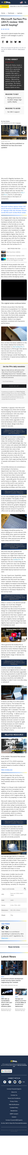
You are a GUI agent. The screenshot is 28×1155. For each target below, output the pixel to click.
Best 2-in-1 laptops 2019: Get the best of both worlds (13, 210)
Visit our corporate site (20, 1066)
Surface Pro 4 (17, 560)
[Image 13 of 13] (23, 132)
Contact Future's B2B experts (14, 1120)
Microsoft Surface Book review (16, 212)
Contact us (14, 1095)
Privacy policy (14, 1101)
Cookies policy (14, 1107)
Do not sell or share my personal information (14, 1123)
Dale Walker (6, 121)
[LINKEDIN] (7, 927)
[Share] (3, 42)
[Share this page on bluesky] (15, 42)
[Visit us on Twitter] (9, 1082)
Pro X (5, 195)
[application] (14, 288)
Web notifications (14, 1104)
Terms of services (20, 391)
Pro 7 (23, 193)
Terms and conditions (14, 1098)
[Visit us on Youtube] (14, 1082)
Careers (14, 1117)
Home (3, 13)
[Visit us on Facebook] (4, 1082)
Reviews (18, 123)
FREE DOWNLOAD (6, 770)
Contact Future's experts (14, 1089)
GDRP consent (14, 1114)
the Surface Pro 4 (18, 347)
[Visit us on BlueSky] (19, 1082)
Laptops (19, 13)
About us (14, 1092)
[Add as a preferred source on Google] (6, 1071)
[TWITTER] (3, 927)
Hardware (11, 13)
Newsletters (14, 1111)
